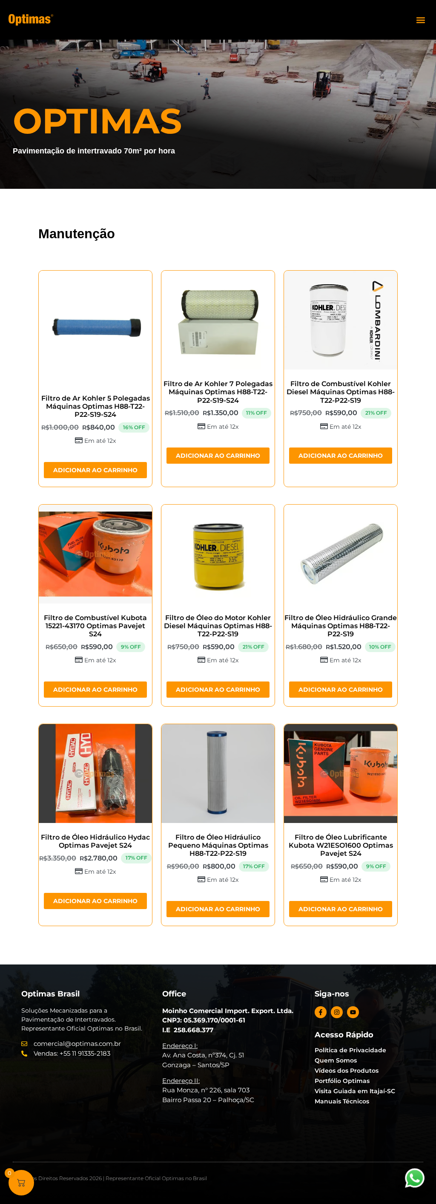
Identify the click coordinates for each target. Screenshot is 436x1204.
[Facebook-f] (321, 1012)
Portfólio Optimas (342, 1081)
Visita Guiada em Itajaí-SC (355, 1091)
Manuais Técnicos (342, 1101)
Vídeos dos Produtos (347, 1070)
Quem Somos (336, 1060)
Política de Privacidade (350, 1050)
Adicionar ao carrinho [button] (95, 470)
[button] (420, 20)
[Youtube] (353, 1012)
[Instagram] (337, 1012)
